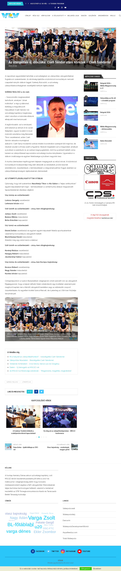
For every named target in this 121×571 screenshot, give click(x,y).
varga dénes (18, 531)
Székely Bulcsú (12, 382)
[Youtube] (65, 7)
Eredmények (103, 15)
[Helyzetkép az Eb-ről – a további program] (91, 101)
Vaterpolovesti (69, 508)
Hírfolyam (45, 15)
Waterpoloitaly (69, 514)
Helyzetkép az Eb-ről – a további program (108, 99)
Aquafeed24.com (70, 532)
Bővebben (97, 568)
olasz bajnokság (16, 513)
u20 (38, 526)
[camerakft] (100, 181)
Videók (84, 15)
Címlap (28, 15)
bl (32, 525)
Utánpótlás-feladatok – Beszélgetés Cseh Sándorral (32, 360)
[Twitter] (58, 7)
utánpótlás (26, 382)
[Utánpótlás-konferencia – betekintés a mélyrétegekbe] (23, 416)
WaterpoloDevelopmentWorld (76, 526)
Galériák (92, 15)
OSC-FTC (48, 528)
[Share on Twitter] (41, 392)
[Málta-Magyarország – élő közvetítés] (91, 130)
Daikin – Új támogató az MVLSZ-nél (24, 367)
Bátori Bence (12, 520)
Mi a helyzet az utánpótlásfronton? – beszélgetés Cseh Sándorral (37, 357)
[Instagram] (62, 7)
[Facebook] (55, 7)
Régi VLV (36, 15)
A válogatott (58, 15)
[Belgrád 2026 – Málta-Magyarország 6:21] (91, 87)
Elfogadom (85, 569)
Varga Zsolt (41, 518)
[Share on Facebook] (36, 392)
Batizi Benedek (106, 141)
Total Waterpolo (69, 538)
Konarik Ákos (47, 513)
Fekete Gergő (45, 522)
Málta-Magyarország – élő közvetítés (108, 128)
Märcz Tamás (48, 525)
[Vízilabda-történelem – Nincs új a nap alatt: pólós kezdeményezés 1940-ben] (60, 416)
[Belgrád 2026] (91, 116)
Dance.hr (66, 520)
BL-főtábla (18, 524)
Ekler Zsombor (45, 532)
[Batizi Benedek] (91, 144)
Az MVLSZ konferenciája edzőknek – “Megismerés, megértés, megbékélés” (41, 371)
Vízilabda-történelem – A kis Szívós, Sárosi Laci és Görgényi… (35, 364)
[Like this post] (30, 392)
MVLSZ (113, 15)
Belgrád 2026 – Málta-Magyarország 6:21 (108, 85)
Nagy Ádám (19, 518)
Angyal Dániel (34, 513)
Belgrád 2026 (35, 3)
